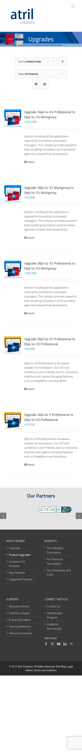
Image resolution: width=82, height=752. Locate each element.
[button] (3, 516)
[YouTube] (58, 644)
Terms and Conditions (45, 670)
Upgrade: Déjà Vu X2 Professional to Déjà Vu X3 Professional (49, 341)
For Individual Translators (55, 550)
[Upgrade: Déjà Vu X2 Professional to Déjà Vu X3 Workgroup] (12, 269)
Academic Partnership (54, 626)
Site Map (60, 666)
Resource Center (19, 606)
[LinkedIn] (65, 644)
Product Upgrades (20, 554)
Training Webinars (20, 626)
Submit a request (19, 613)
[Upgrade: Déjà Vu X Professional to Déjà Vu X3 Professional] (12, 420)
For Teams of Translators (55, 561)
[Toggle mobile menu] (73, 6)
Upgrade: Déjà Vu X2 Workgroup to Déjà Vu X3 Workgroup (48, 190)
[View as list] (44, 84)
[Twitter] (52, 644)
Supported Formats (21, 579)
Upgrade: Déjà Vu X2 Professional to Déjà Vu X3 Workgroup (49, 266)
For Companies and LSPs (59, 572)
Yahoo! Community (20, 633)
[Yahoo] (71, 644)
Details (31, 162)
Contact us (53, 606)
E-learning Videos (20, 619)
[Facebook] (46, 644)
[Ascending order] (63, 61)
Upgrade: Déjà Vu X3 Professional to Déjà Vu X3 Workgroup (49, 114)
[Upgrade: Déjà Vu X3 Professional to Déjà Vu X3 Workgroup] (12, 117)
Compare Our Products (17, 563)
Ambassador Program (54, 615)
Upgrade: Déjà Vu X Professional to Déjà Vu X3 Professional (48, 417)
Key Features (17, 572)
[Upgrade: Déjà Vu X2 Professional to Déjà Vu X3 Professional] (12, 344)
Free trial (14, 548)
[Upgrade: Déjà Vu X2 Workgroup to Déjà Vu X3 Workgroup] (12, 193)
